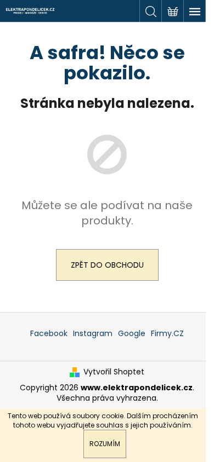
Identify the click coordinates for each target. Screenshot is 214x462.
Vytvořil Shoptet (113, 372)
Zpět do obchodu (107, 264)
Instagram (92, 333)
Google (131, 333)
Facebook (48, 333)
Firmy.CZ (167, 333)
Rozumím (104, 443)
